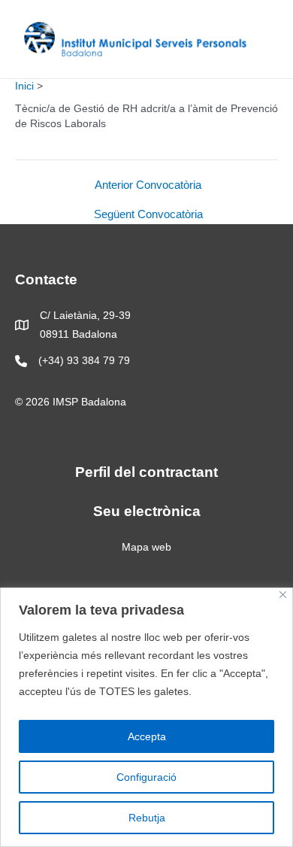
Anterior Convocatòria (148, 185)
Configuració (146, 777)
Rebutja (146, 818)
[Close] (282, 594)
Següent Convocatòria (148, 214)
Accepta (147, 736)
